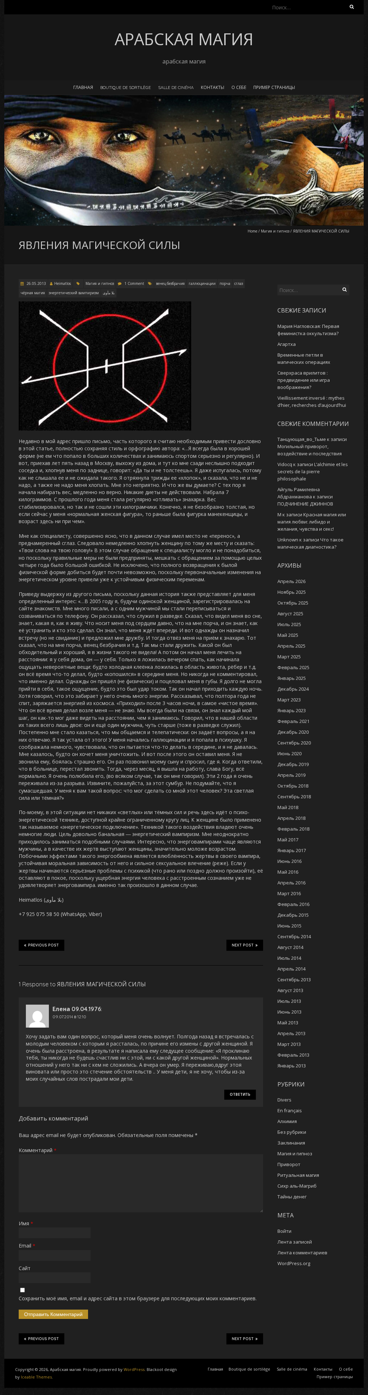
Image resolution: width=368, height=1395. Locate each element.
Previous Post (43, 945)
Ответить (240, 1094)
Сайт (25, 1268)
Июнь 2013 (289, 1012)
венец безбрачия (170, 283)
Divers (284, 1099)
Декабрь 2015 (293, 915)
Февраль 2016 (293, 904)
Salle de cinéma (176, 87)
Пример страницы (274, 87)
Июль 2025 (289, 624)
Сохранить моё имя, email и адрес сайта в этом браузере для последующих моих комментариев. (138, 1298)
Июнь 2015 (289, 925)
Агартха (286, 344)
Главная (83, 87)
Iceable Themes (36, 1377)
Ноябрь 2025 (291, 592)
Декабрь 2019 (293, 764)
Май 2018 (287, 807)
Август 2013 (290, 990)
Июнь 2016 (289, 861)
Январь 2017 (291, 850)
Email (27, 1245)
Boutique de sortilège (125, 87)
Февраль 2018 (293, 829)
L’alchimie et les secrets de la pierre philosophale (312, 471)
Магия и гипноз (275, 231)
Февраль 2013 (293, 1055)
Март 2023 (289, 699)
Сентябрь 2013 (294, 979)
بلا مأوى (109, 292)
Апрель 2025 (291, 646)
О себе (238, 87)
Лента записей (294, 1242)
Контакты (212, 87)
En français (289, 1110)
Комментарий (37, 1150)
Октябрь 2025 (292, 603)
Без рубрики (291, 1132)
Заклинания (291, 1143)
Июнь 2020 (289, 753)
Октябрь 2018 (292, 786)
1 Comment (134, 283)
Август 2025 (290, 613)
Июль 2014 (289, 958)
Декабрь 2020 (293, 732)
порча (225, 283)
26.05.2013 (36, 283)
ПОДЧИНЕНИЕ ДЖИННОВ (305, 504)
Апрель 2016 (291, 882)
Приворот (288, 1164)
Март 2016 (289, 893)
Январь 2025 (291, 678)
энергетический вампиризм (74, 292)
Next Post (243, 945)
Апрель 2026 (291, 581)
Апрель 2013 (291, 1033)
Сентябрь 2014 (294, 936)
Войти (284, 1231)
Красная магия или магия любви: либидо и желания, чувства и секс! (311, 521)
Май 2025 (287, 635)
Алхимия (287, 1121)
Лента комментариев (302, 1252)
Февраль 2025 (293, 667)
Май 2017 (287, 839)
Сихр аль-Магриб (297, 1186)
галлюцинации (202, 283)
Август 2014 (290, 947)
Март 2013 (289, 1044)
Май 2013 (287, 1022)
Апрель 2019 (291, 775)
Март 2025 (289, 656)
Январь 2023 (291, 710)
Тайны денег (292, 1196)
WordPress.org (293, 1263)
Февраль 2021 (293, 721)
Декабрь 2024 (293, 689)
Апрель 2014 (291, 969)
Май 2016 (287, 872)
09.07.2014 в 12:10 (69, 1016)
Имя (26, 1223)
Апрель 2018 (291, 818)
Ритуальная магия (298, 1175)
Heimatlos (62, 283)
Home (252, 231)
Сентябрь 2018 (294, 796)
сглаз (238, 283)
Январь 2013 (291, 1065)
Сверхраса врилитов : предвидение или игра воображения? (303, 380)
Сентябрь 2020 (294, 742)
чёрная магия (32, 292)
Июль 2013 (289, 1001)
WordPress (134, 1369)
